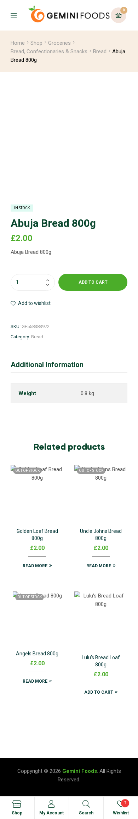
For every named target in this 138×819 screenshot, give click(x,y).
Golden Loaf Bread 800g (37, 534)
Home (18, 43)
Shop (36, 43)
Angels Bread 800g (37, 653)
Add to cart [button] (98, 692)
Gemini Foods (79, 771)
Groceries (59, 43)
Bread (100, 51)
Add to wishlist (34, 303)
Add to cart (93, 282)
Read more (35, 565)
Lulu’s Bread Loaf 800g (101, 661)
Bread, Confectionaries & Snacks (49, 51)
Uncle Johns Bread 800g (101, 534)
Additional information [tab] (47, 364)
